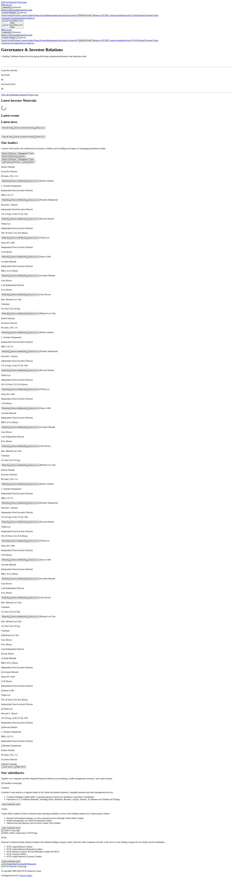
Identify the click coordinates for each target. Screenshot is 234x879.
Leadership (6, 7)
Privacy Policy (26, 875)
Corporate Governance (11, 18)
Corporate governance (10, 43)
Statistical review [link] (84, 15)
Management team (24, 10)
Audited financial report (37, 15)
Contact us (30, 18)
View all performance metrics (13, 95)
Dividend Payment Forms (147, 15)
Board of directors (9, 10)
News (23, 18)
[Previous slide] (7, 766)
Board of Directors (9, 153)
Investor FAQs (130, 15)
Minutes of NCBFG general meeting (108, 15)
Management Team (26, 153)
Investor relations (9, 38)
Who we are (6, 5)
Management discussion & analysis (62, 15)
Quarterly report (20, 15)
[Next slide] (19, 766)
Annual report (7, 15)
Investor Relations (9, 13)
